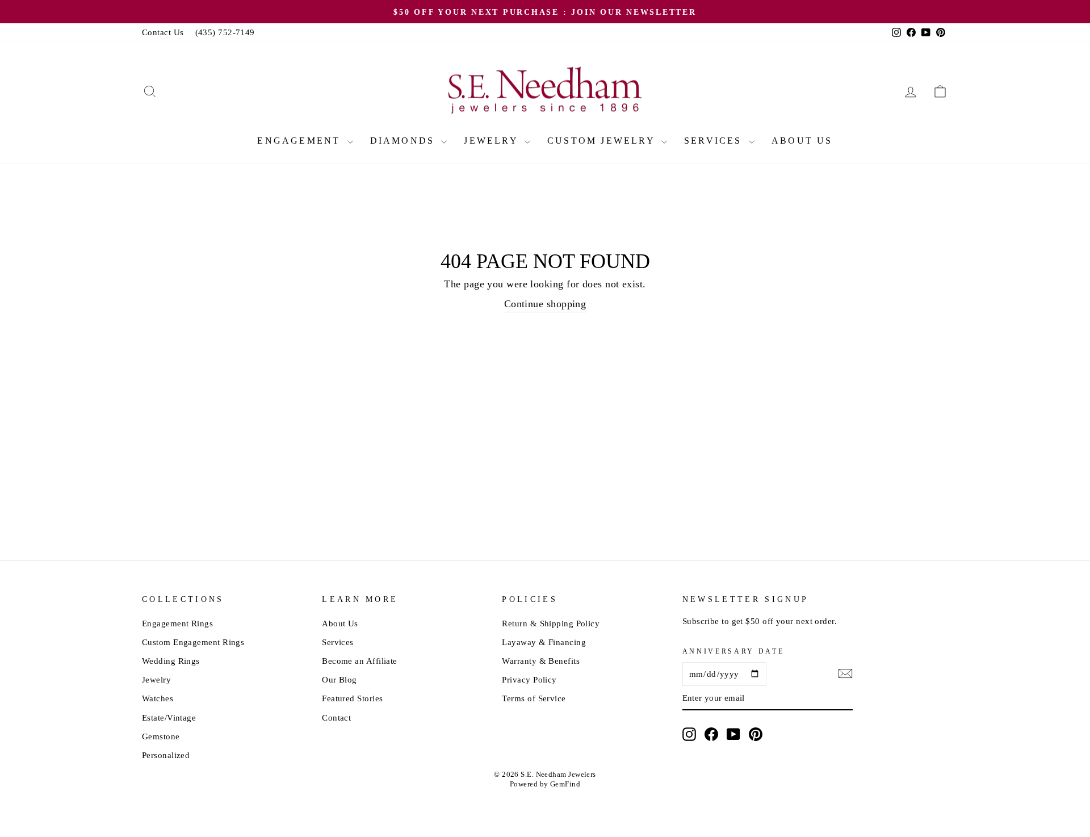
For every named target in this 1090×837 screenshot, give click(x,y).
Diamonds (404, 140)
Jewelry (493, 140)
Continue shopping (545, 303)
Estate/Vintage (169, 717)
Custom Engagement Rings (193, 642)
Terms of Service (533, 698)
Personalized (166, 755)
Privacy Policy (529, 679)
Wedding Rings (171, 661)
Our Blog (339, 679)
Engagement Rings (177, 623)
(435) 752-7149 (225, 32)
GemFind (565, 784)
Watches (157, 698)
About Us (802, 140)
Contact (336, 717)
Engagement (300, 140)
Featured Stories (352, 698)
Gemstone (161, 736)
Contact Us (163, 32)
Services (715, 140)
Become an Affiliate (359, 661)
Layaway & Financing (544, 642)
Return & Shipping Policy (551, 623)
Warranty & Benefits (541, 661)
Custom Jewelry (603, 140)
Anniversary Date (733, 651)
